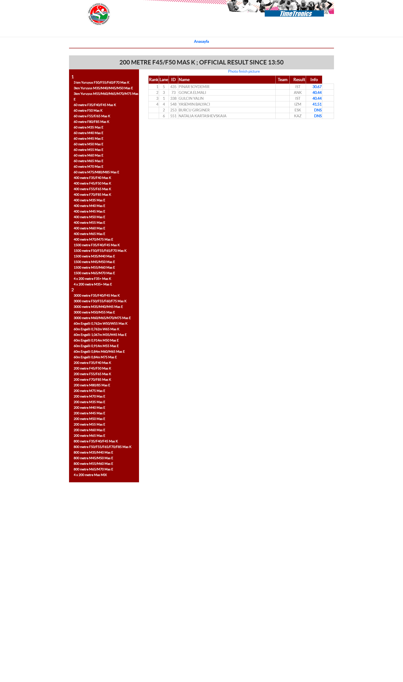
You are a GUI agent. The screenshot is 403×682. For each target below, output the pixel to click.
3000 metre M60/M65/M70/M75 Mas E (102, 318)
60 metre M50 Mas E (88, 144)
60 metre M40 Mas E (88, 133)
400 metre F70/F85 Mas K (92, 194)
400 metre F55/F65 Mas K (92, 189)
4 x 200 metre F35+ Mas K (92, 279)
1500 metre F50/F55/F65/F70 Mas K (100, 250)
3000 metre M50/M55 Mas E (94, 312)
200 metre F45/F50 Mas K (92, 368)
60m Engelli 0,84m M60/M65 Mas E (99, 351)
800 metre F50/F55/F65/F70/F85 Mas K (103, 447)
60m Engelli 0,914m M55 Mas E (96, 346)
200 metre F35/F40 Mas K (92, 363)
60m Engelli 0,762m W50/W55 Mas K (101, 323)
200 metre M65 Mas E (89, 435)
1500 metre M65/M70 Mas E (94, 273)
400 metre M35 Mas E (89, 200)
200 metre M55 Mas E (89, 424)
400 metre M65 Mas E (89, 234)
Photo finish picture (244, 71)
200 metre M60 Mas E (89, 430)
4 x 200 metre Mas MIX (90, 475)
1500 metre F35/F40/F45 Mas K (97, 245)
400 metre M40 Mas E (89, 206)
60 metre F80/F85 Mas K (91, 122)
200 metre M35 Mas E (89, 402)
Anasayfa (201, 41)
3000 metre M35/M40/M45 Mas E (98, 307)
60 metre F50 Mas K (88, 110)
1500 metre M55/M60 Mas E (94, 267)
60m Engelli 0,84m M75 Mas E (95, 357)
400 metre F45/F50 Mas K (92, 183)
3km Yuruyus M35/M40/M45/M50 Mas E (103, 88)
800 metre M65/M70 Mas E (93, 469)
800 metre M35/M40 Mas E (93, 452)
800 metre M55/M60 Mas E (93, 463)
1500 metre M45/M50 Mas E (94, 262)
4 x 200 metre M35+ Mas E (93, 284)
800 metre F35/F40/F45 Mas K (96, 441)
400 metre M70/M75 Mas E (93, 239)
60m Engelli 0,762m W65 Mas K (96, 329)
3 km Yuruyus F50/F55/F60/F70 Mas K (101, 82)
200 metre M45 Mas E (89, 413)
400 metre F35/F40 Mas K (92, 178)
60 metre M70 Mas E (88, 166)
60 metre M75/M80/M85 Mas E (96, 172)
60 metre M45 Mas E (88, 138)
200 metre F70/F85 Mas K (92, 379)
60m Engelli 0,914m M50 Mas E (96, 340)
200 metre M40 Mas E (89, 407)
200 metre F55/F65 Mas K (92, 374)
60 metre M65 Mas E (88, 161)
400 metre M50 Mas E (89, 217)
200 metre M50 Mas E (89, 419)
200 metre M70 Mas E (89, 396)
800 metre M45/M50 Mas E (93, 458)
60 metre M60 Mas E (88, 155)
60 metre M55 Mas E (88, 150)
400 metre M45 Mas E (89, 211)
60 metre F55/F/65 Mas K (92, 116)
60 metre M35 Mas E (88, 127)
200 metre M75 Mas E (89, 391)
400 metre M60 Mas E (89, 228)
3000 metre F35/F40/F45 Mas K (97, 295)
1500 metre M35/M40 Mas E (94, 256)
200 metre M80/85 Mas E (92, 385)
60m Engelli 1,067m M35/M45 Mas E (100, 335)
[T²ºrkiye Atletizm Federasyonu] (98, 31)
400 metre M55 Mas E (89, 222)
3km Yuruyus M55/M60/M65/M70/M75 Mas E (106, 96)
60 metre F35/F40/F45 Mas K (95, 105)
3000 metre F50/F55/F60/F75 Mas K (100, 301)
